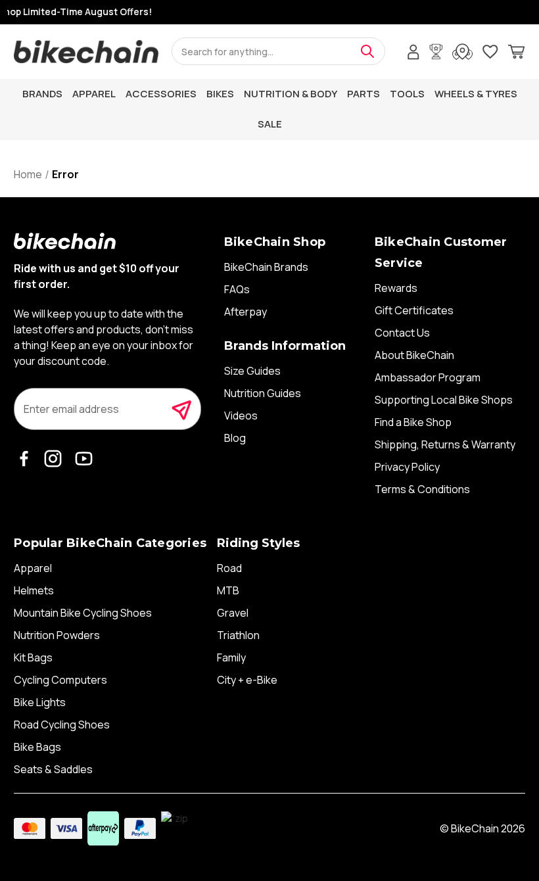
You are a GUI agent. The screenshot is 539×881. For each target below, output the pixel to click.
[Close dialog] (514, 357)
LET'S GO (397, 554)
